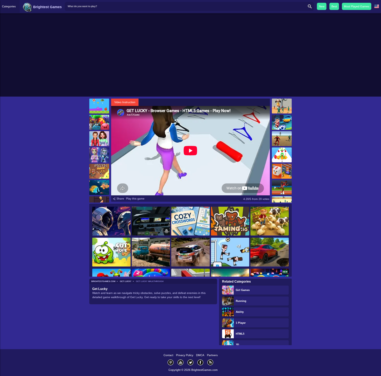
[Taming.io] (230, 221)
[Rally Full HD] (190, 252)
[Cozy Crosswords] (190, 221)
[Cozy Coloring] (111, 221)
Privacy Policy (184, 355)
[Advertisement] (190, 66)
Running (241, 300)
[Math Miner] (99, 171)
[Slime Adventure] (99, 122)
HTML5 (240, 333)
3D (237, 344)
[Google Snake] (99, 106)
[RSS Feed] (210, 362)
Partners (212, 355)
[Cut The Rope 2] (111, 252)
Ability (240, 311)
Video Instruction (124, 102)
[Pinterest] (170, 362)
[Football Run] (282, 122)
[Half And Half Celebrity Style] (99, 138)
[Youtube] (180, 362)
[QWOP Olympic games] (282, 187)
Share (120, 198)
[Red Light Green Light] (282, 138)
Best (334, 6)
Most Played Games (356, 6)
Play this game (135, 198)
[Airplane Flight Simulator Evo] (151, 221)
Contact (168, 355)
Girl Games (243, 290)
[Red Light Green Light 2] (282, 106)
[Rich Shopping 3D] (282, 154)
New (321, 6)
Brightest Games (47, 7)
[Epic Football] (230, 252)
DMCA (200, 355)
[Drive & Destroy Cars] (269, 252)
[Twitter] (190, 362)
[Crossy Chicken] (282, 171)
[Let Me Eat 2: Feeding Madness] (99, 187)
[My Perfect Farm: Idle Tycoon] (269, 221)
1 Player (241, 322)
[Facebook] (200, 362)
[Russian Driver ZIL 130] (151, 252)
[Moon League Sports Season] (99, 154)
